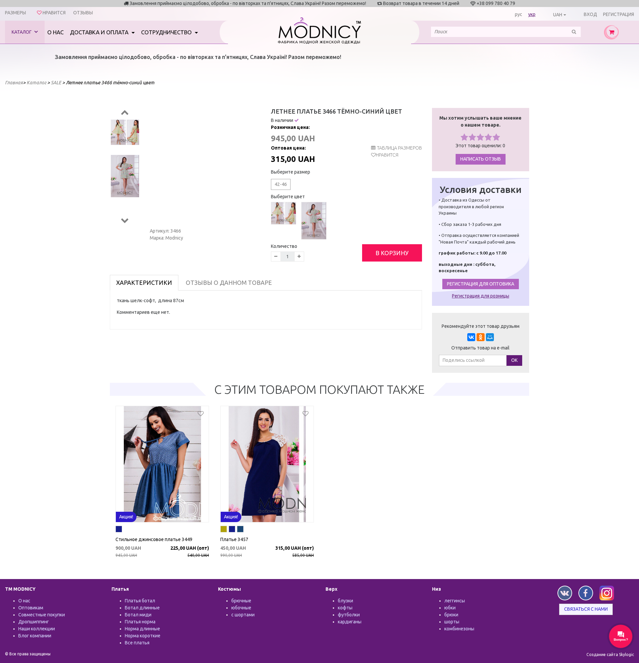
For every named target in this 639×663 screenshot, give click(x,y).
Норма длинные (142, 628)
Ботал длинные (142, 607)
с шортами (243, 614)
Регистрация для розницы (480, 296)
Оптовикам (30, 607)
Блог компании (34, 635)
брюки (451, 614)
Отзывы (83, 12)
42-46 (281, 184)
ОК (514, 360)
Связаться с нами (586, 609)
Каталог (22, 32)
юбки (450, 607)
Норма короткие (142, 635)
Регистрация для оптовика (480, 284)
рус (518, 14)
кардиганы (349, 621)
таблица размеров (399, 148)
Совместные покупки (41, 614)
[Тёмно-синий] (240, 530)
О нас (55, 32)
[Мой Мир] (490, 337)
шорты (451, 621)
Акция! (126, 516)
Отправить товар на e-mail (480, 347)
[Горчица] (223, 530)
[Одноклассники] (481, 337)
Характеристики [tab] (144, 282)
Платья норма (140, 621)
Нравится (387, 155)
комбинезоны (459, 628)
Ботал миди (138, 614)
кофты (345, 607)
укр (531, 14)
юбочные (241, 607)
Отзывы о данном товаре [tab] (229, 282)
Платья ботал (140, 600)
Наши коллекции (36, 628)
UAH (557, 14)
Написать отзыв (480, 159)
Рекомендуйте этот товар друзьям (481, 326)
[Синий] (118, 530)
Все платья (137, 642)
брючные (241, 600)
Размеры (15, 12)
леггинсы (454, 600)
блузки (345, 600)
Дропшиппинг (33, 621)
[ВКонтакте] (471, 337)
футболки (349, 614)
